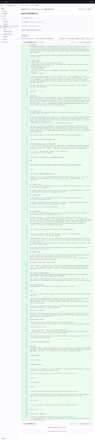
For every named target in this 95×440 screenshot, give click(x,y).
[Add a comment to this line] (21, 45)
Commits (31, 5)
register (53, 431)
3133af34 (30, 18)
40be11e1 (37, 5)
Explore (6, 1)
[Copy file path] (37, 42)
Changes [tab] (25, 35)
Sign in (91, 1)
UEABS (22, 5)
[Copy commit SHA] (31, 9)
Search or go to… (11, 5)
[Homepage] (2, 2)
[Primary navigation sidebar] (2, 5)
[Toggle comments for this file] (78, 42)
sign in (58, 431)
